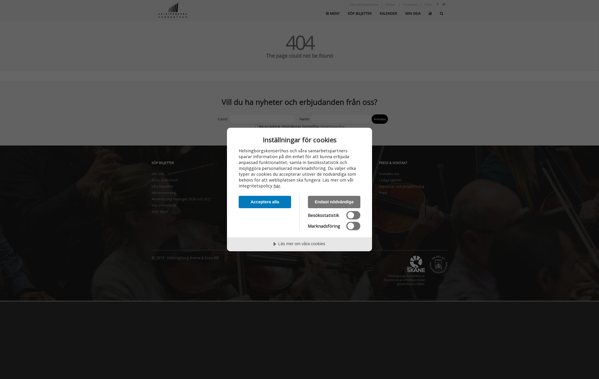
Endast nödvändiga (334, 202)
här (277, 186)
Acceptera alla (265, 202)
